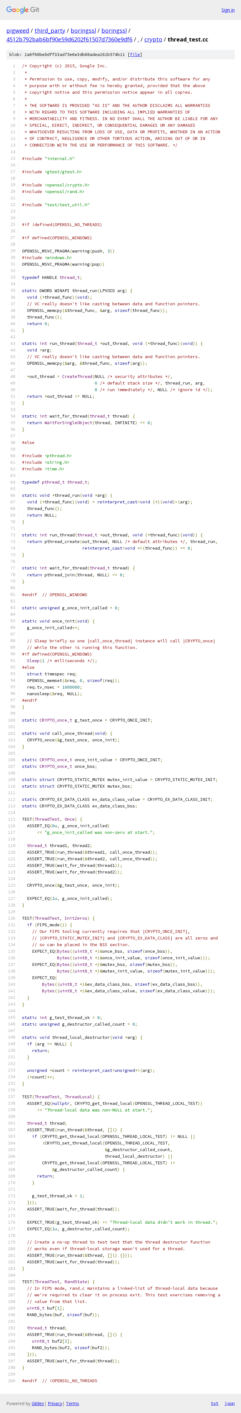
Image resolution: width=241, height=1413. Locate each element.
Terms (72, 1403)
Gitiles (38, 1403)
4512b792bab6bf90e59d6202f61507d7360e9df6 (69, 39)
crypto (153, 39)
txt (214, 1403)
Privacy (55, 1403)
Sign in (228, 10)
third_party (50, 30)
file (135, 54)
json (230, 1403)
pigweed (17, 30)
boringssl (83, 30)
